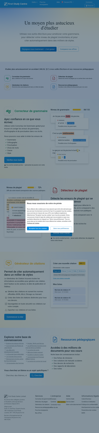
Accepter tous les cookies (38, 228)
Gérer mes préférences (61, 228)
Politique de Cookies (33, 223)
